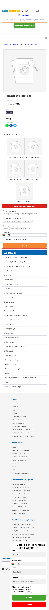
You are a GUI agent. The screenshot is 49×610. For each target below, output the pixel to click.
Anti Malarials (8, 271)
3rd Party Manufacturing (23, 591)
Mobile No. (6, 232)
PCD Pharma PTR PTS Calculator (23, 430)
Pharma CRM (14, 11)
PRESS (14, 470)
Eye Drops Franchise (18, 484)
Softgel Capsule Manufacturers (21, 531)
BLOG (14, 447)
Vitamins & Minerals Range (12, 387)
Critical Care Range (10, 306)
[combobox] (24, 19)
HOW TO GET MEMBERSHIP (20, 450)
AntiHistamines (8, 280)
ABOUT (14, 404)
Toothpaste (7, 382)
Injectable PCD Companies (20, 487)
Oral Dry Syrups (9, 342)
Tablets (6, 373)
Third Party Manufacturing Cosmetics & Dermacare (20, 378)
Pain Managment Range (11, 360)
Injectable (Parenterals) (11, 320)
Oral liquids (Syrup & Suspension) (14, 347)
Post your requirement (24, 25)
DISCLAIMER (16, 420)
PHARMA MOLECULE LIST (19, 457)
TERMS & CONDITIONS (19, 417)
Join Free (27, 11)
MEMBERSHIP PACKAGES (19, 426)
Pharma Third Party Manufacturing (23, 524)
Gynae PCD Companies (19, 497)
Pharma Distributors (18, 513)
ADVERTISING (16, 463)
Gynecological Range (10, 311)
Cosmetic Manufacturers (19, 540)
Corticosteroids (9, 302)
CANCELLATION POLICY (19, 423)
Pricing (5, 11)
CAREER (14, 410)
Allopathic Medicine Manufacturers (23, 534)
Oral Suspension (9, 351)
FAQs (13, 466)
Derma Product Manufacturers (21, 537)
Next (24, 245)
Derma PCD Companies (19, 503)
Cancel (29, 604)
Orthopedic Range (10, 355)
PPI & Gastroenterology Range (13, 369)
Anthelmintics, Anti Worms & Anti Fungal (16, 257)
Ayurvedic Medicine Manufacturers (23, 527)
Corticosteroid (8, 298)
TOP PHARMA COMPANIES (20, 460)
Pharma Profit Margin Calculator (24, 433)
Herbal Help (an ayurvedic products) (15, 315)
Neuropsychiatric (9, 333)
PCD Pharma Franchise (19, 500)
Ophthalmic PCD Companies (21, 490)
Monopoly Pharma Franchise (21, 494)
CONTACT (15, 407)
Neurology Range (9, 329)
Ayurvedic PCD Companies (20, 510)
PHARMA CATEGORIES (19, 453)
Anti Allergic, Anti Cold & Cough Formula (17, 262)
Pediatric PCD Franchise (19, 507)
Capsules (7, 289)
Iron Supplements (9, 324)
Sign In (37, 11)
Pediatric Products (10, 364)
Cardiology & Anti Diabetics (13, 293)
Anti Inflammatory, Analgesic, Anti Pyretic (17, 266)
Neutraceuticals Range (11, 338)
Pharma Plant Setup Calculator (23, 436)
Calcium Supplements (11, 284)
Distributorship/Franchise (23, 589)
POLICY (14, 413)
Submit (29, 598)
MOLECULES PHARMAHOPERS (21, 473)
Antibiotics (7, 275)
